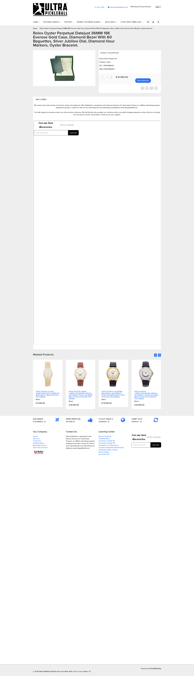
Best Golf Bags (104, 452)
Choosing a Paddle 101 (107, 441)
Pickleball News (38, 443)
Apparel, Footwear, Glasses (88, 22)
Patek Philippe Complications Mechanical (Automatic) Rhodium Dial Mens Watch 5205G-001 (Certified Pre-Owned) (145, 395)
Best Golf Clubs (104, 454)
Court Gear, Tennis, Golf (131, 22)
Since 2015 (100, 7)
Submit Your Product (40, 447)
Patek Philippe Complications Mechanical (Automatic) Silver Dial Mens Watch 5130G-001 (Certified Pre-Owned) (113, 395)
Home (35, 28)
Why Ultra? (41, 99)
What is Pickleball (105, 436)
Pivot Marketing (155, 668)
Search (35, 436)
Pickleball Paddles (51, 22)
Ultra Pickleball (44, 671)
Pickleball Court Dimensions (108, 445)
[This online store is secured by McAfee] (38, 452)
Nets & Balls (110, 22)
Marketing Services (39, 445)
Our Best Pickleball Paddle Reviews (111, 447)
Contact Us (37, 441)
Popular (68, 22)
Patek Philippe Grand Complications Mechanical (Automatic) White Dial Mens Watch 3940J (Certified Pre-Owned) (48, 395)
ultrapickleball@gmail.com (119, 7)
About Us (36, 438)
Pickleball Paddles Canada (108, 450)
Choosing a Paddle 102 (107, 443)
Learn (35, 22)
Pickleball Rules (104, 438)
